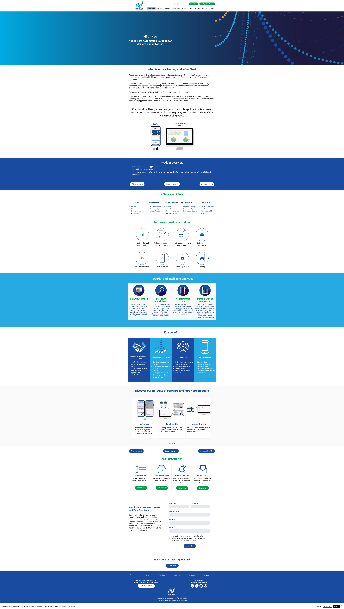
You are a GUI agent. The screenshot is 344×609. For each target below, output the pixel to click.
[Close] (342, 606)
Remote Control (198, 424)
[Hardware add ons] (172, 443)
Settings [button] (319, 606)
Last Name (194, 503)
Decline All (327, 606)
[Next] (213, 420)
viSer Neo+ (145, 424)
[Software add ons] (169, 443)
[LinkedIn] (192, 586)
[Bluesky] (205, 586)
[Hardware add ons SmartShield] (174, 443)
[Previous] (130, 420)
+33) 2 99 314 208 (181, 598)
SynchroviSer (172, 424)
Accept (336, 606)
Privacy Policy (71, 606)
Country (171, 527)
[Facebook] (197, 586)
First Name (172, 503)
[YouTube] (201, 586)
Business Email (174, 511)
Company (172, 519)
